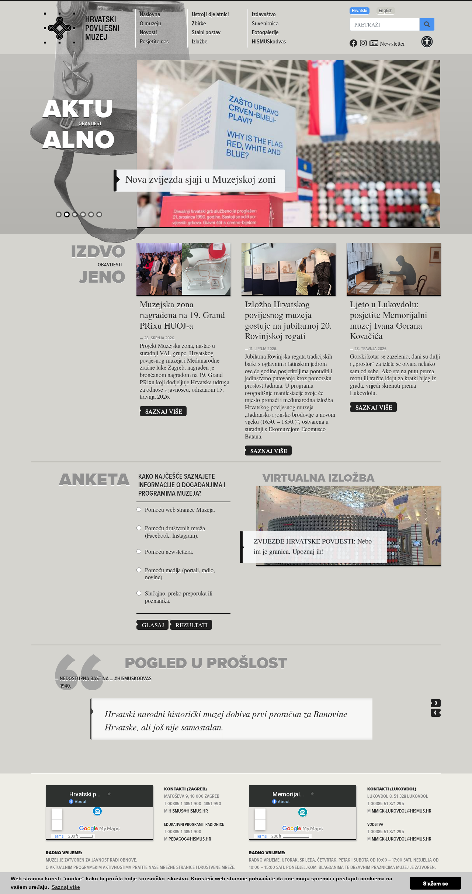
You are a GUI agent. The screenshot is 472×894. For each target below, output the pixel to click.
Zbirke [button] (199, 24)
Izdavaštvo (264, 14)
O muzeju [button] (150, 24)
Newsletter (391, 43)
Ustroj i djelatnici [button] (210, 14)
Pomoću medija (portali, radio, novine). (180, 573)
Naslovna (150, 14)
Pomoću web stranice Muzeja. (180, 509)
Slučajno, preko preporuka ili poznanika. (178, 597)
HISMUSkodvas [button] (269, 42)
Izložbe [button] (200, 42)
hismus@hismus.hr (188, 811)
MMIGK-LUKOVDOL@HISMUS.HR (401, 811)
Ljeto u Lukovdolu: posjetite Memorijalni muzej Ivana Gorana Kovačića (388, 320)
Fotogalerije (265, 32)
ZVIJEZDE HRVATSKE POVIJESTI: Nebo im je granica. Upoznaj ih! (313, 546)
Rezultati (192, 625)
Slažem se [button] (435, 883)
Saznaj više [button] (66, 887)
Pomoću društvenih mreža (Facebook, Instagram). (175, 531)
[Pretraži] (427, 24)
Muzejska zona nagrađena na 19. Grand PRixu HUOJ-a (182, 314)
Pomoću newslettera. (169, 551)
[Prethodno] (436, 713)
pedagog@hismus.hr (190, 839)
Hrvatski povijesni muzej (81, 31)
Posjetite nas (154, 42)
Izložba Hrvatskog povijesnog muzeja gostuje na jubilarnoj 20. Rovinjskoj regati (288, 320)
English (386, 11)
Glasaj (153, 625)
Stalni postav (206, 32)
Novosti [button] (148, 32)
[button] (200, 179)
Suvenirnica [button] (265, 24)
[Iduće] (436, 703)
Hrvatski (359, 11)
